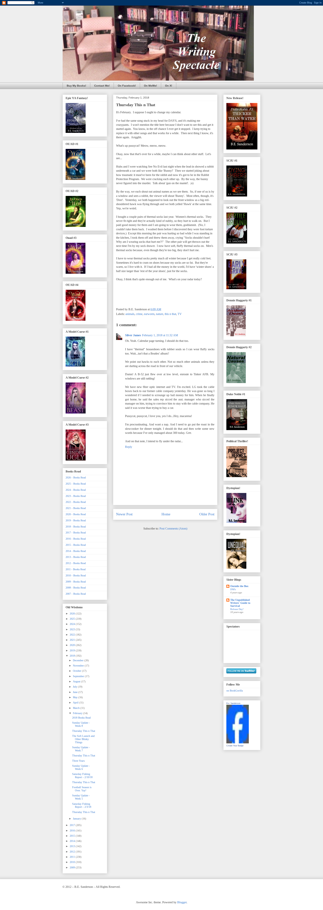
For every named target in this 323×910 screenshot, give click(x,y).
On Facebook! (127, 85)
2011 (73, 857)
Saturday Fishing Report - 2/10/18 (82, 776)
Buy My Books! (76, 85)
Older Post (206, 514)
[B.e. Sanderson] (237, 742)
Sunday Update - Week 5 (81, 797)
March (76, 708)
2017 (73, 825)
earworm (149, 314)
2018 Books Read (81, 717)
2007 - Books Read (76, 593)
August (77, 681)
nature (159, 314)
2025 (73, 618)
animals (129, 314)
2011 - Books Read (76, 569)
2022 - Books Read (76, 502)
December (78, 660)
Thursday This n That (83, 731)
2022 (73, 634)
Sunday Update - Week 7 (81, 749)
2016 (73, 830)
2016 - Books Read (76, 538)
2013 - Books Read (76, 557)
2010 (73, 862)
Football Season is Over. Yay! (81, 789)
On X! (168, 85)
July (75, 686)
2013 (73, 846)
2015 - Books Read (76, 545)
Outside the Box (239, 586)
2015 (73, 835)
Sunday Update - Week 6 (81, 767)
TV (180, 314)
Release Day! (237, 609)
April (76, 702)
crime (139, 314)
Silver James (133, 335)
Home (166, 514)
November (79, 665)
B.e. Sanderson (233, 703)
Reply (128, 446)
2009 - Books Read (76, 581)
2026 (73, 613)
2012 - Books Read (76, 563)
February (78, 713)
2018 (73, 655)
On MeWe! (150, 85)
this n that (170, 314)
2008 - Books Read (76, 587)
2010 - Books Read (76, 575)
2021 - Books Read (76, 508)
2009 (73, 867)
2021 (73, 640)
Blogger (182, 902)
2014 (73, 841)
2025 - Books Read (76, 483)
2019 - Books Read (76, 520)
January (77, 818)
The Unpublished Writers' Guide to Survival (240, 603)
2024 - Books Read (76, 489)
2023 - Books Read (76, 496)
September (79, 676)
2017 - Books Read (76, 532)
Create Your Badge (235, 745)
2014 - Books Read (76, 551)
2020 (73, 645)
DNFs (233, 589)
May (75, 697)
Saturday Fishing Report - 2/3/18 (81, 805)
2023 (73, 629)
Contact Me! (102, 85)
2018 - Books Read (76, 526)
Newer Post (124, 514)
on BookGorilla (234, 690)
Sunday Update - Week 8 (81, 724)
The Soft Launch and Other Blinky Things (83, 739)
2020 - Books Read (76, 514)
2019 (73, 650)
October (77, 670)
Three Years (78, 760)
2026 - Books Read (76, 477)
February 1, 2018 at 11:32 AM (160, 335)
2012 (73, 851)
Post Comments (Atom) (173, 528)
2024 (73, 624)
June (75, 692)
